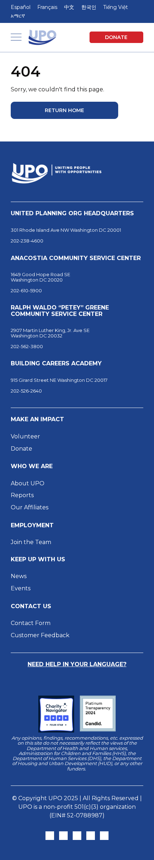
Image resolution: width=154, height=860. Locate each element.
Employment (32, 525)
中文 (69, 7)
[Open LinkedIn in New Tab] (90, 835)
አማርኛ (18, 16)
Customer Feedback (40, 635)
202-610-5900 (26, 290)
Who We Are (32, 466)
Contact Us (31, 606)
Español (20, 7)
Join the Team (31, 542)
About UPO (27, 483)
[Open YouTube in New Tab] (104, 835)
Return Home (64, 110)
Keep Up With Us (38, 559)
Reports (22, 495)
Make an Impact (37, 419)
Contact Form (30, 623)
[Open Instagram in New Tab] (63, 835)
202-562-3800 (27, 346)
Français (47, 7)
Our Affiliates (30, 507)
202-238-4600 (27, 241)
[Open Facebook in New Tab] (77, 835)
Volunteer (25, 436)
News (19, 576)
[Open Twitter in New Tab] (49, 835)
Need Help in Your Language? (77, 664)
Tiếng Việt (115, 7)
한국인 (88, 7)
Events (20, 588)
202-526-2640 (26, 391)
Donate (116, 37)
